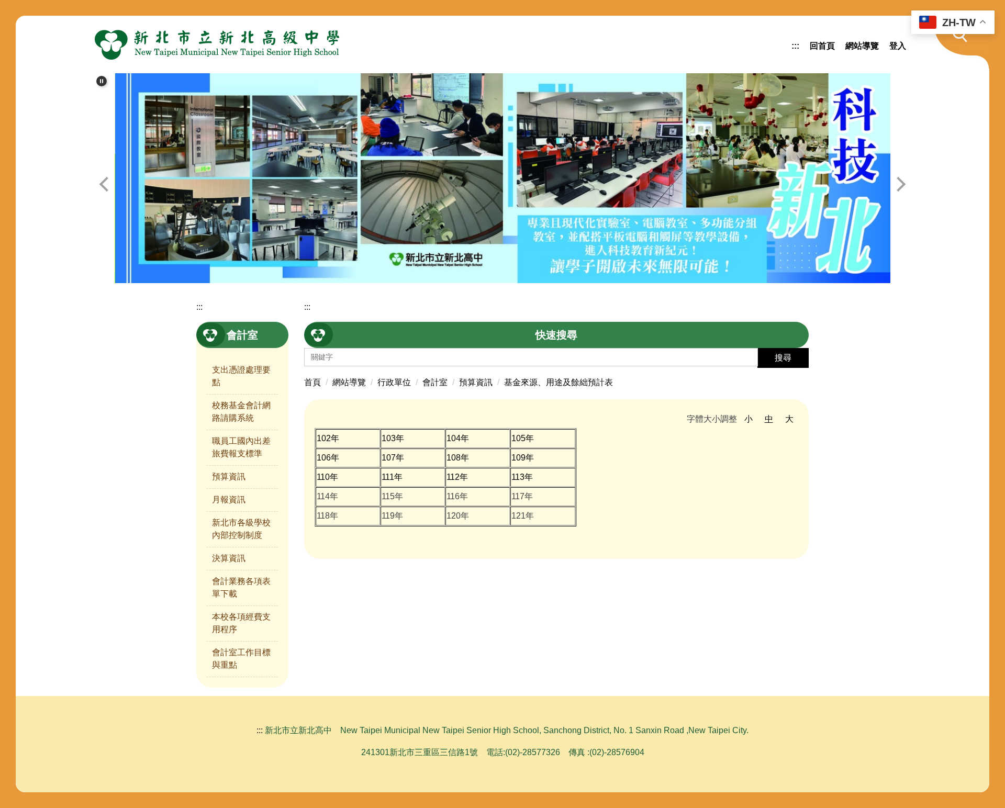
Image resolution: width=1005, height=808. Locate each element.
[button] (955, 42)
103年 (393, 438)
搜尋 (783, 357)
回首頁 (822, 45)
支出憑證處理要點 (241, 376)
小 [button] (748, 418)
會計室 (435, 382)
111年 (392, 477)
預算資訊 (228, 476)
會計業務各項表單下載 (241, 587)
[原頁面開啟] (503, 178)
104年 (457, 438)
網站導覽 (862, 45)
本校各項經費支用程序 (241, 623)
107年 (393, 457)
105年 (522, 438)
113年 (522, 477)
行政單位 (394, 382)
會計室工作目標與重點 (241, 658)
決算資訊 (228, 558)
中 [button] (769, 418)
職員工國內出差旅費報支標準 (241, 447)
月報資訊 (228, 499)
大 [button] (789, 418)
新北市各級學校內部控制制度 (241, 529)
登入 (897, 45)
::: (795, 45)
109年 (522, 457)
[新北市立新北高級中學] (217, 44)
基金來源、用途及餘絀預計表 (558, 382)
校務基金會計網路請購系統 (241, 411)
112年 (457, 477)
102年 (328, 438)
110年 (327, 477)
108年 (457, 457)
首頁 (312, 382)
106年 (328, 457)
